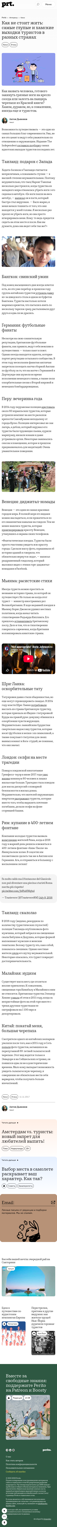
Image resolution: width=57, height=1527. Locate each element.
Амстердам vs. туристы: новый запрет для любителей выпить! (27, 1137)
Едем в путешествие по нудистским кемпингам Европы (13, 1313)
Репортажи (12, 1324)
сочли (15, 953)
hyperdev (47, 1519)
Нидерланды (17, 1148)
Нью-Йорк (42, 1333)
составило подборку (29, 145)
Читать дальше (9, 1122)
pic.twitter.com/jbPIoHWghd (18, 891)
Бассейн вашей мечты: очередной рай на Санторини (26, 1261)
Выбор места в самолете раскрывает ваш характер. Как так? (27, 1174)
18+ (27, 1148)
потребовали (39, 705)
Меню (48, 4)
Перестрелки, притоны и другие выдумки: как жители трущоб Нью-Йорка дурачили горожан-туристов (43, 1318)
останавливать (23, 621)
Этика (13, 44)
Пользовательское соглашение (20, 1468)
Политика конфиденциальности (21, 1464)
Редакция (17, 1398)
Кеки (23, 17)
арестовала (48, 407)
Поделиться (4, 1510)
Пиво (5, 1148)
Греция (11, 1269)
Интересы (13, 17)
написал (20, 198)
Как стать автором (14, 1461)
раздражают (22, 799)
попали (6, 1047)
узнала (15, 998)
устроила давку (45, 293)
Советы (11, 1186)
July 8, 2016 (45, 898)
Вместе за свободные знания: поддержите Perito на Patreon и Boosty (26, 1383)
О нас (8, 1457)
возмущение (9, 840)
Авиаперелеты (25, 1186)
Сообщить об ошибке (16, 1472)
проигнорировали (12, 530)
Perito (4, 17)
